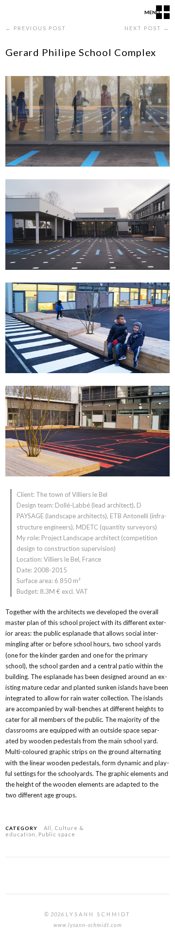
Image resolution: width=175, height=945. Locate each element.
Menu (152, 12)
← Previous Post (35, 28)
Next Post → (147, 28)
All (48, 828)
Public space (56, 834)
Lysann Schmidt (98, 914)
